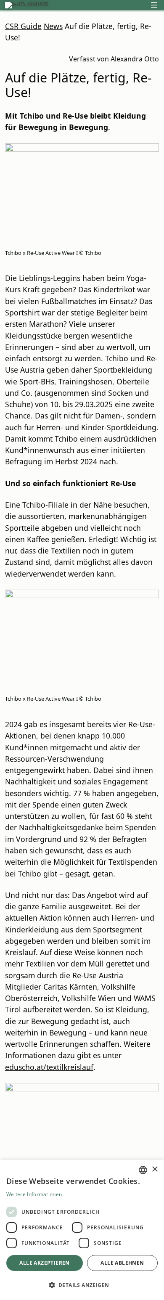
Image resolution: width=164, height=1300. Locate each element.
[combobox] (143, 1170)
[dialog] (82, 1230)
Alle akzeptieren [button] (44, 1262)
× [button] (154, 1169)
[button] (82, 1285)
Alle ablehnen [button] (122, 1262)
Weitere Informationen (34, 1194)
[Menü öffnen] (154, 5)
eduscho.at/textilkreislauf (49, 1067)
